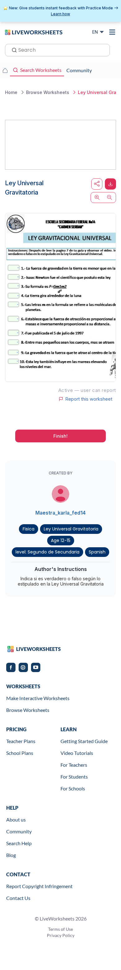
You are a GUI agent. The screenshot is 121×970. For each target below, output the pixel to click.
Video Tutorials (76, 753)
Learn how (60, 14)
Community (19, 831)
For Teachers (73, 765)
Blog (11, 855)
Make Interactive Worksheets (37, 698)
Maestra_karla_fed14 (60, 513)
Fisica (28, 529)
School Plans (19, 753)
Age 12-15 (60, 540)
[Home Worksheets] (5, 70)
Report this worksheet (88, 399)
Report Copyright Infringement (39, 886)
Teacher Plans (20, 741)
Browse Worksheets (27, 710)
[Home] (33, 32)
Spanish (97, 552)
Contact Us (18, 898)
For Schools (72, 788)
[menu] (112, 32)
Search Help (19, 843)
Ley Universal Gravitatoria (71, 529)
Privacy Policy (60, 935)
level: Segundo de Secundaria (47, 552)
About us (16, 819)
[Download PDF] (110, 184)
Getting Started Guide (84, 741)
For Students (74, 776)
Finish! (60, 436)
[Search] (12, 49)
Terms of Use (60, 929)
